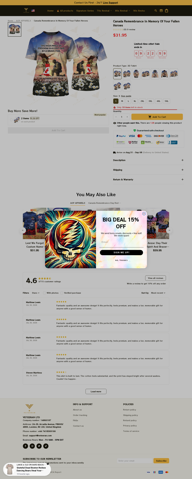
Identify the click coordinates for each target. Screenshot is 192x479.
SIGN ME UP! (121, 252)
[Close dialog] (144, 213)
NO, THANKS (121, 260)
